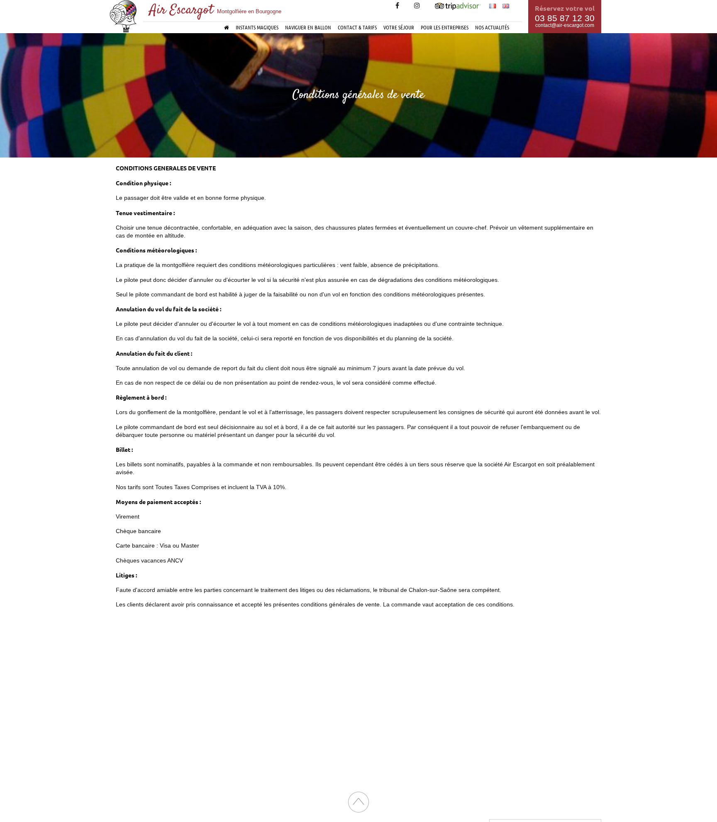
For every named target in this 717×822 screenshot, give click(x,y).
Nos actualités (492, 27)
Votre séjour (398, 27)
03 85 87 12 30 (565, 18)
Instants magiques (257, 27)
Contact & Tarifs (357, 27)
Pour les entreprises (444, 27)
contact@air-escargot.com (564, 25)
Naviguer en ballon (308, 27)
